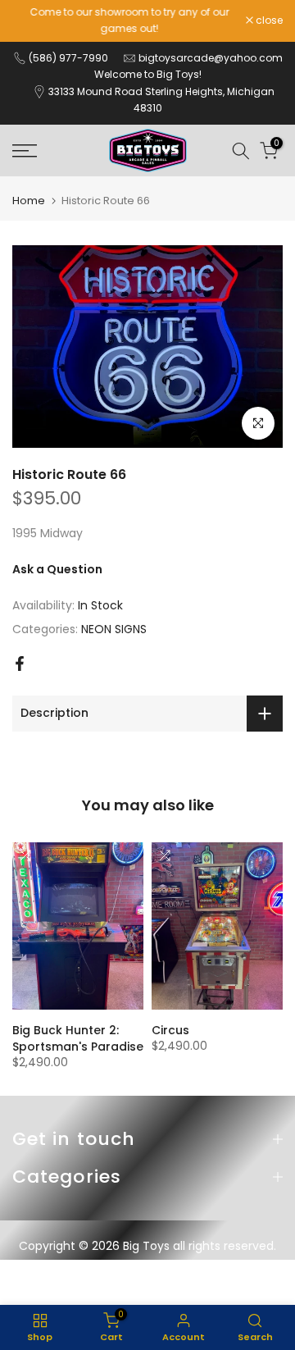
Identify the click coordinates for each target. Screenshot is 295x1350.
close (268, 20)
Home (28, 200)
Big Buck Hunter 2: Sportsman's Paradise (77, 1038)
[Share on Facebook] (19, 663)
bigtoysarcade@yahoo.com (210, 58)
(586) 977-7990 (68, 58)
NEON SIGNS (114, 629)
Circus (170, 1030)
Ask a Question (57, 569)
